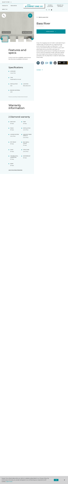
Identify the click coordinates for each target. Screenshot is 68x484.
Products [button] (5, 5)
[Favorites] (49, 9)
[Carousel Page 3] (21, 39)
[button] (46, 9)
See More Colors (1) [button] (27, 32)
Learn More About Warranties (15, 170)
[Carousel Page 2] (13, 39)
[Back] (2, 39)
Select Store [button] (5, 2)
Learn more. (9, 481)
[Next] (32, 39)
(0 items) (51, 9)
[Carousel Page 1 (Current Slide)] (5, 39)
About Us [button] (4, 9)
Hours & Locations (50, 6)
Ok (56, 480)
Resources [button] (14, 5)
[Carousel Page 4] (29, 39)
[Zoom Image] (4, 15)
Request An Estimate (60, 6)
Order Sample (50, 31)
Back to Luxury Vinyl (43, 17)
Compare (39, 69)
